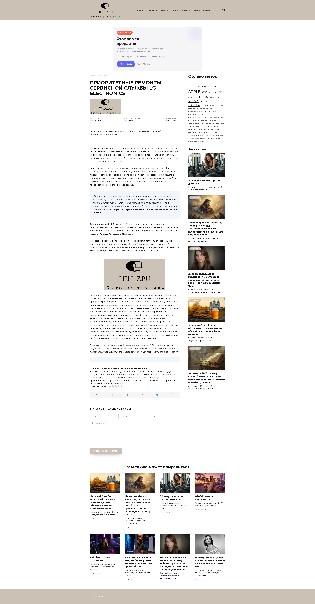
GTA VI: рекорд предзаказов (204, 498)
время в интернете (211, 111)
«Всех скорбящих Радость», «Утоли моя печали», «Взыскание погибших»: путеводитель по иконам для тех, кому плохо (206, 228)
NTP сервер (217, 97)
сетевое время (207, 123)
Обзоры (164, 10)
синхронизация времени (196, 126)
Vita (206, 105)
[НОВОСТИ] (206, 175)
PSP (214, 102)
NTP (210, 97)
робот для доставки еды (196, 114)
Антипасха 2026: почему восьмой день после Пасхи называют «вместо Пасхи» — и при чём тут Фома (206, 378)
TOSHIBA (194, 105)
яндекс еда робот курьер (196, 138)
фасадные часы (204, 129)
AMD (199, 86)
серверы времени (194, 123)
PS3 (205, 102)
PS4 (210, 102)
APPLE (194, 91)
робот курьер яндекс (216, 117)
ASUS (204, 92)
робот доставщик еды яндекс (198, 117)
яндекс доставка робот (196, 135)
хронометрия (214, 129)
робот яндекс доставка (196, 120)
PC (201, 101)
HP (199, 97)
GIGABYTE (192, 97)
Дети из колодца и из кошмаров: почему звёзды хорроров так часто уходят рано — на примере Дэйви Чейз (204, 280)
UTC (202, 105)
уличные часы (192, 129)
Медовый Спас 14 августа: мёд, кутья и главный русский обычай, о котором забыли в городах (206, 329)
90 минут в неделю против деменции (171, 498)
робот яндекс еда (210, 120)
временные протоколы (195, 111)
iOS (205, 97)
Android (211, 86)
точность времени (213, 126)
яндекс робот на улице (196, 141)
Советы (186, 10)
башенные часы (193, 109)
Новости (152, 10)
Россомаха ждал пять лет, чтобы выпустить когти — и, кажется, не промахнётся (138, 562)
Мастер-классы (202, 10)
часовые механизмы (213, 132)
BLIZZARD (212, 92)
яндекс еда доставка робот (214, 135)
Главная (140, 10)
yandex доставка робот (216, 105)
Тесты (175, 10)
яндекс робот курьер (213, 138)
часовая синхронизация (196, 132)
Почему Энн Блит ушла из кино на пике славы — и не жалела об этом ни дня (210, 562)
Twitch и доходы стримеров (100, 559)
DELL (221, 92)
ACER (191, 86)
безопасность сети (206, 109)
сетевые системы (218, 123)
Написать (127, 64)
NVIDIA (193, 101)
